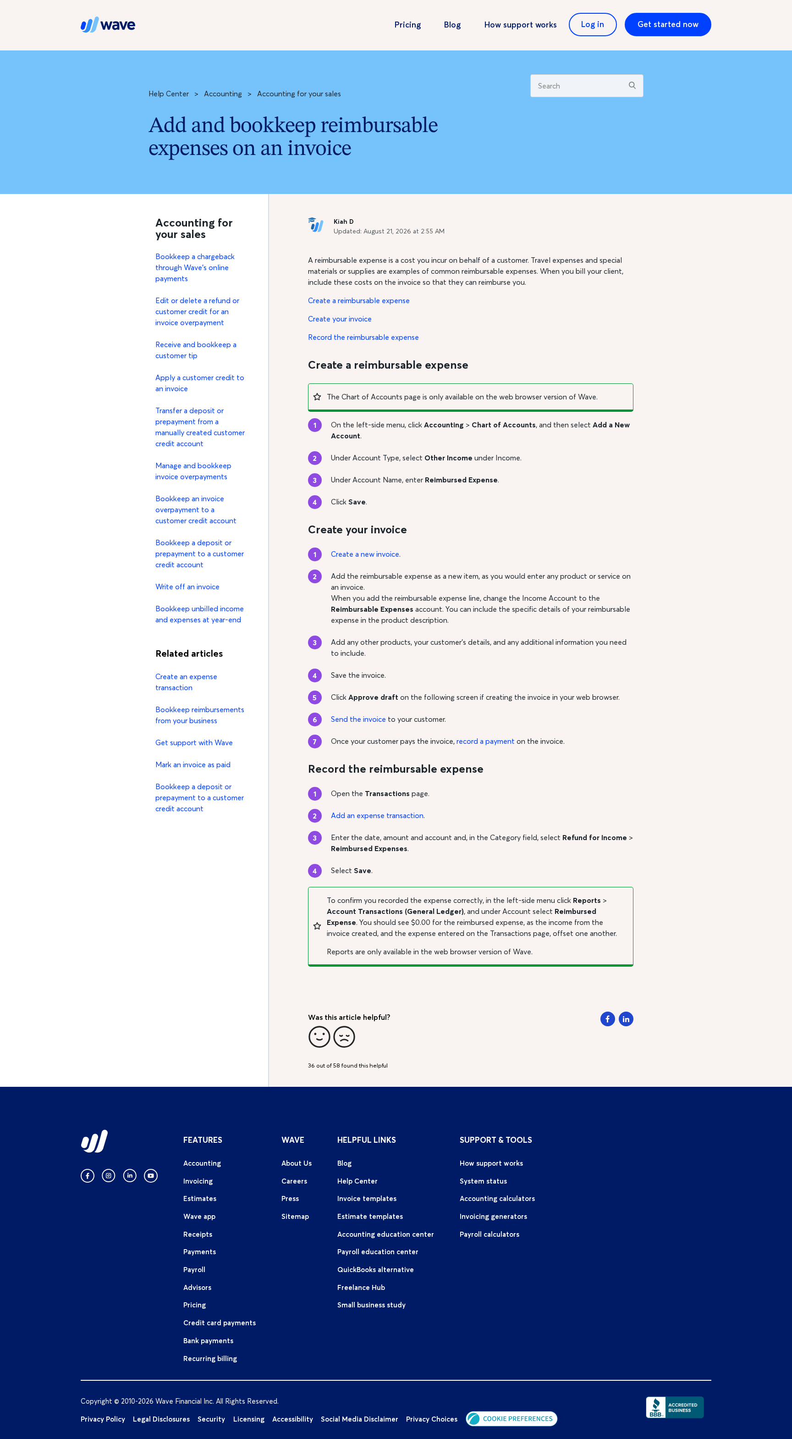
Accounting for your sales (299, 93)
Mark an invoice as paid (193, 764)
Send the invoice (358, 719)
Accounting (223, 93)
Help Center (168, 93)
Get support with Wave (194, 742)
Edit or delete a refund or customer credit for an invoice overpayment (197, 311)
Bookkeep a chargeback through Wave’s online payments (195, 267)
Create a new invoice (365, 554)
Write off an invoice (187, 586)
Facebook (607, 1019)
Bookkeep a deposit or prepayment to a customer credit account (199, 553)
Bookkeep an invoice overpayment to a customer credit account (195, 509)
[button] (319, 1036)
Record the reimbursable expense (363, 337)
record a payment (485, 741)
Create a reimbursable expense (359, 300)
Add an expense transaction (377, 815)
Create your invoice (340, 318)
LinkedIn (626, 1019)
